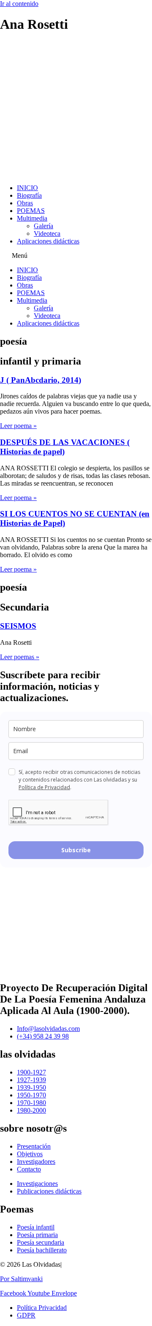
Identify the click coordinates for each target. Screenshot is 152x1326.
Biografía (29, 195)
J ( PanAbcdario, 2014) (40, 380)
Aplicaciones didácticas (48, 241)
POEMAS (31, 210)
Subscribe (76, 850)
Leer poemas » (19, 656)
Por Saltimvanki (21, 1278)
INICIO (27, 187)
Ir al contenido (19, 3)
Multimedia (32, 218)
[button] (76, 256)
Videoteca (47, 233)
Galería (43, 225)
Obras (25, 203)
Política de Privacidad (44, 787)
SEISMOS (18, 626)
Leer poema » (18, 425)
